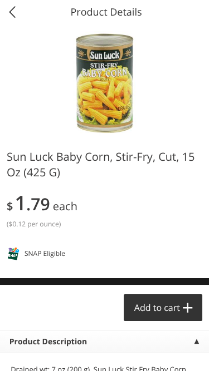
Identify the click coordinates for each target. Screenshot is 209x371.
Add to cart (157, 307)
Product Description (48, 342)
